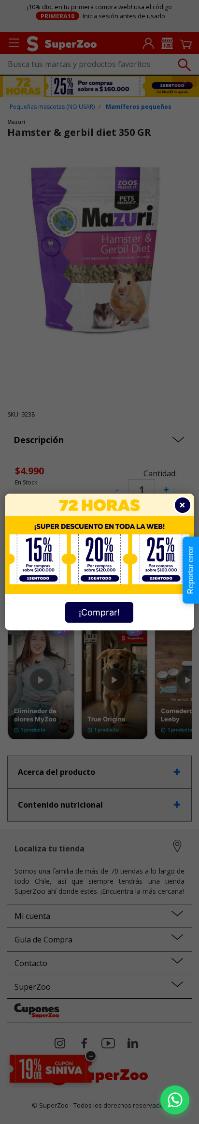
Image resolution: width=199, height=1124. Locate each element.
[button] (174, 1099)
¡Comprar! (99, 612)
